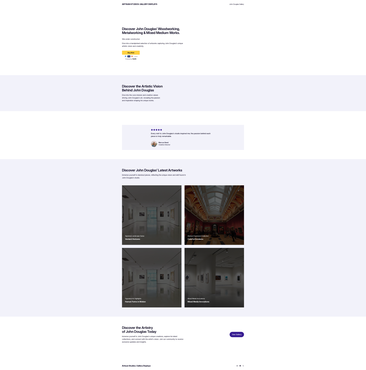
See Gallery (237, 334)
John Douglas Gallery (236, 4)
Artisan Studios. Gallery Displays (139, 4)
